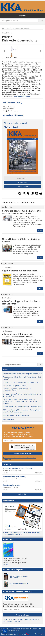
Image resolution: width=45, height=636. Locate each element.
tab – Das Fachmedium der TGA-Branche (19, 584)
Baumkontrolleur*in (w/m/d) (14, 476)
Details (5, 565)
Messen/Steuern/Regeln (21, 28)
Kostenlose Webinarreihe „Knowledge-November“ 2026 (22, 374)
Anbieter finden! (23, 615)
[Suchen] (42, 20)
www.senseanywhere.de (21, 96)
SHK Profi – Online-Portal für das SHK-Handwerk (19, 577)
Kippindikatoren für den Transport (19, 270)
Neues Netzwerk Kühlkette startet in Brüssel (21, 240)
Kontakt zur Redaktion (29, 629)
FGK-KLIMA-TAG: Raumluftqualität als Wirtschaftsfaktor (22, 407)
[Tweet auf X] (24, 194)
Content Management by (10, 634)
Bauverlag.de (39, 634)
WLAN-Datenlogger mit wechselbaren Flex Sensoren (21, 302)
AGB (39, 629)
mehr (40, 231)
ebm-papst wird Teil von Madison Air (16, 415)
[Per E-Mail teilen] (37, 193)
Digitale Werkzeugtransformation (14, 385)
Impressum (15, 631)
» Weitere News (8, 419)
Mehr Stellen (22, 494)
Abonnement (22, 182)
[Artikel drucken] (41, 193)
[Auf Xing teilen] (28, 194)
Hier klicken (25, 447)
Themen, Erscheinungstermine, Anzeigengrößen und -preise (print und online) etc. (22, 533)
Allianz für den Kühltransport (17, 334)
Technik (8, 28)
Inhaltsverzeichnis (22, 186)
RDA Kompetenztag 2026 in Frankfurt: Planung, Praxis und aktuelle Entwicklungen (22, 411)
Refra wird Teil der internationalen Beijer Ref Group (21, 382)
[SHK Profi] (6, 577)
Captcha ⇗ (30, 449)
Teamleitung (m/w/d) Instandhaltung (17, 468)
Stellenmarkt (15, 629)
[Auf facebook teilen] (20, 194)
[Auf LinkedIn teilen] (32, 194)
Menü (23, 15)
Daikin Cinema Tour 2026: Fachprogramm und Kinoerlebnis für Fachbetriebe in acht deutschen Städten (20, 401)
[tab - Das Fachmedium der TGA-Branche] (6, 584)
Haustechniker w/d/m (11, 485)
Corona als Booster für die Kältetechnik (22, 210)
